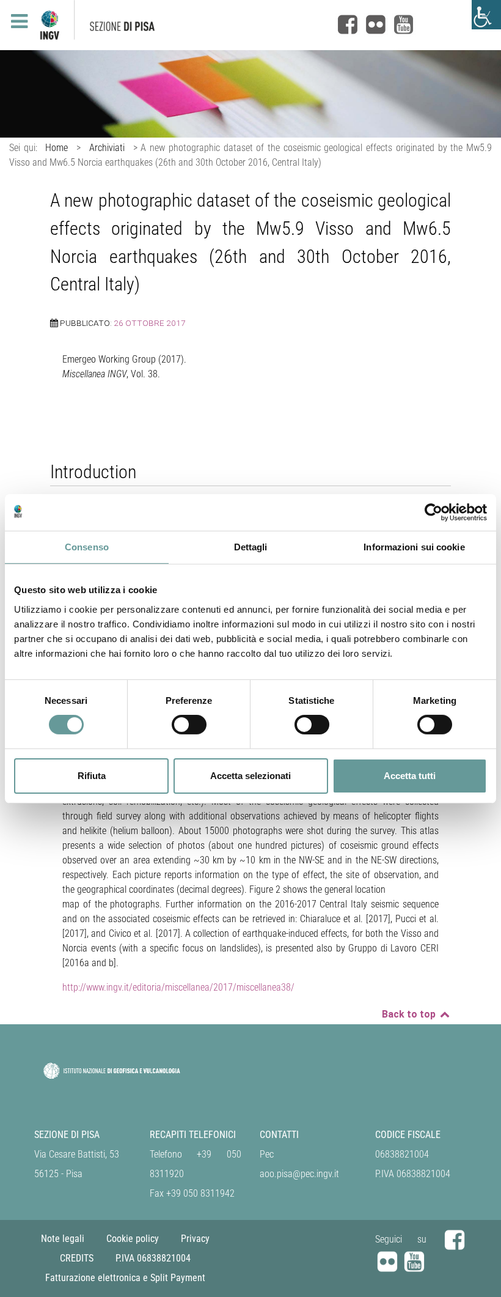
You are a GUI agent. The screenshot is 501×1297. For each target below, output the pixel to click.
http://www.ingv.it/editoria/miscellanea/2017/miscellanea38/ (178, 987)
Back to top (410, 1014)
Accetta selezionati (250, 775)
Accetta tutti (410, 775)
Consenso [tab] (87, 546)
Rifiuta (92, 775)
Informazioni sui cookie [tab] (414, 546)
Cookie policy (132, 1238)
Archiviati (107, 147)
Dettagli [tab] (251, 546)
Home (56, 147)
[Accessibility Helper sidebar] (486, 14)
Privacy (195, 1238)
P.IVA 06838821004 (153, 1258)
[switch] (189, 724)
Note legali (62, 1238)
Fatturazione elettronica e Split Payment (125, 1278)
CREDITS (76, 1258)
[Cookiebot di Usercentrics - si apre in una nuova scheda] (433, 512)
